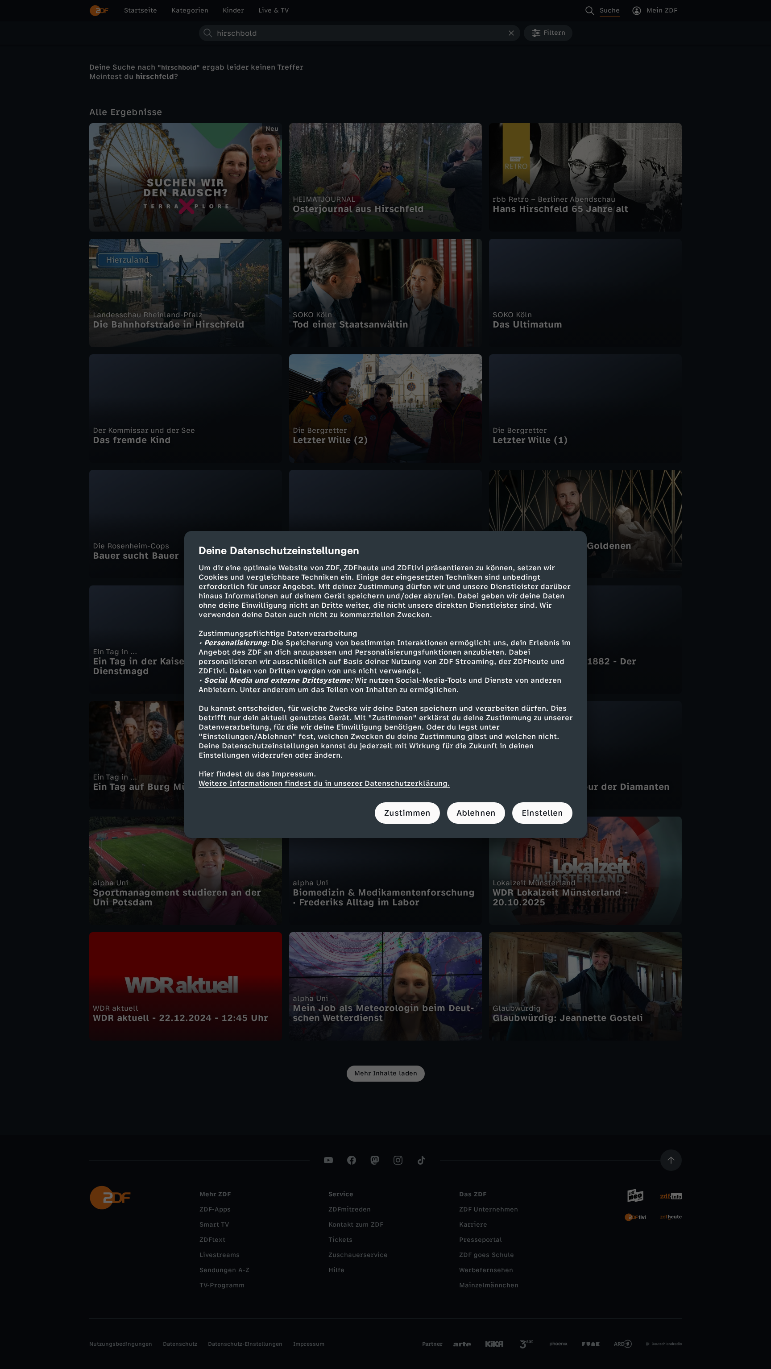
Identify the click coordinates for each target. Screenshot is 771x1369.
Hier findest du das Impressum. (257, 774)
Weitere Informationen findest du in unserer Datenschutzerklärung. (324, 783)
